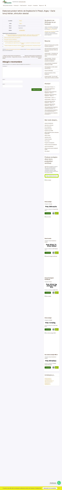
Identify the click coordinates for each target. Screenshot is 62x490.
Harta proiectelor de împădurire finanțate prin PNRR (51, 64)
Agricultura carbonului (49, 125)
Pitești (20, 20)
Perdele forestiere (48, 139)
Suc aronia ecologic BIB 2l (51, 354)
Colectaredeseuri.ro (48, 381)
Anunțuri (29, 5)
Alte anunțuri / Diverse (49, 86)
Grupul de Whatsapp (49, 70)
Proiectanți (16, 5)
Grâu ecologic (48, 201)
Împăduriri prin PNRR (49, 130)
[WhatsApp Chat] (59, 483)
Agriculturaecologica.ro (49, 380)
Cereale (50, 203)
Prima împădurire (53, 29)
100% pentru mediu (22, 1)
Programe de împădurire (49, 142)
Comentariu (5, 66)
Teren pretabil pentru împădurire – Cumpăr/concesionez (51, 108)
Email (4, 84)
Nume (4, 79)
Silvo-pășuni (47, 151)
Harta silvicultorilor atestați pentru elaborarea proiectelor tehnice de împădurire (51, 50)
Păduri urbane (47, 135)
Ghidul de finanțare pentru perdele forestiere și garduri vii (51, 45)
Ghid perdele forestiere (7, 5)
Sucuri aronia (48, 238)
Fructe (50, 281)
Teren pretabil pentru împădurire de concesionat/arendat (51, 110)
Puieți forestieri (23, 5)
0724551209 (22, 30)
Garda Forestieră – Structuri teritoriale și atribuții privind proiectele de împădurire (50, 59)
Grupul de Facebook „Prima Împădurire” (50, 73)
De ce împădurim (48, 127)
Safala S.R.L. (55, 289)
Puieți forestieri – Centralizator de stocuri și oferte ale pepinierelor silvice (51, 55)
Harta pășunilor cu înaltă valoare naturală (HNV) (51, 67)
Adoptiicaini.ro (47, 383)
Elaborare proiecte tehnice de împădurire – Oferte (50, 95)
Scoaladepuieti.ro (48, 379)
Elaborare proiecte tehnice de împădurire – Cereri (50, 92)
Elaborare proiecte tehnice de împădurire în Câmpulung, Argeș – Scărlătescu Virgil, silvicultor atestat (32, 57)
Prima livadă (47, 140)
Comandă (48, 213)
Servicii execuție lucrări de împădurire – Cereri (50, 102)
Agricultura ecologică (49, 166)
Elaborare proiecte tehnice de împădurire (12, 37)
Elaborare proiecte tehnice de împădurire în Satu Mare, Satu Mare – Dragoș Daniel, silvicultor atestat (12, 57)
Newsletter (35, 5)
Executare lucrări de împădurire (10, 39)
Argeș (20, 23)
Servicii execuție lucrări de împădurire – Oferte (50, 105)
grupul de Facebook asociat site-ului (13, 49)
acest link (50, 28)
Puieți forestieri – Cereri (49, 97)
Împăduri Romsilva (48, 128)
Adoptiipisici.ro (47, 384)
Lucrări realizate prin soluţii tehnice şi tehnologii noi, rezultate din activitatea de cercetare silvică (22, 43)
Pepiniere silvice (48, 137)
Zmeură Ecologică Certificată (49, 278)
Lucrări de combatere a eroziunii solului (12, 41)
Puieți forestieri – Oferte (49, 99)
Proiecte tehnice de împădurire (51, 144)
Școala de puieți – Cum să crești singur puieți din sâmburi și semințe (51, 77)
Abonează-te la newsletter (50, 31)
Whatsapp (28, 49)
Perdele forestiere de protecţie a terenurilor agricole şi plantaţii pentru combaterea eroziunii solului (23, 46)
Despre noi (41, 5)
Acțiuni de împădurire (49, 123)
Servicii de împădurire (49, 146)
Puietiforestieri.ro (48, 378)
